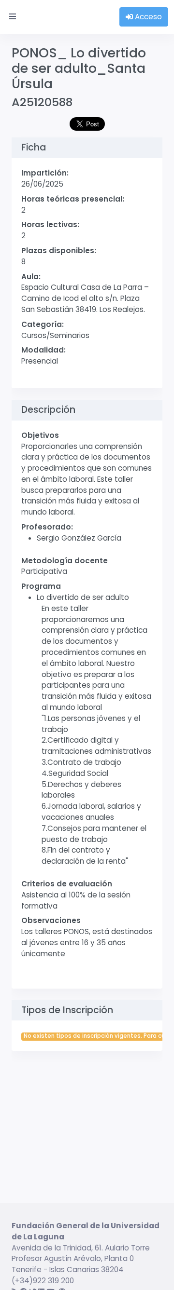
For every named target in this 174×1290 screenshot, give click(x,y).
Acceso (147, 17)
